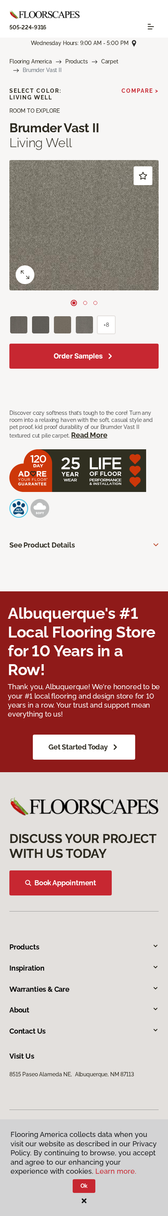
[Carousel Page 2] (85, 303)
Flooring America (30, 61)
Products (76, 61)
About (19, 1010)
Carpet (109, 61)
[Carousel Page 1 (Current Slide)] (74, 303)
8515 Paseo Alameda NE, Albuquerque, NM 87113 (71, 1074)
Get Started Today (78, 747)
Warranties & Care (39, 989)
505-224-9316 (27, 27)
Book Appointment (65, 883)
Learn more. (115, 1171)
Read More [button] (89, 435)
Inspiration (27, 968)
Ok (84, 1186)
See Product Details (42, 545)
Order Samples (78, 356)
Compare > (140, 91)
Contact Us (27, 1031)
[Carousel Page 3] (95, 303)
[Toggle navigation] (151, 26)
